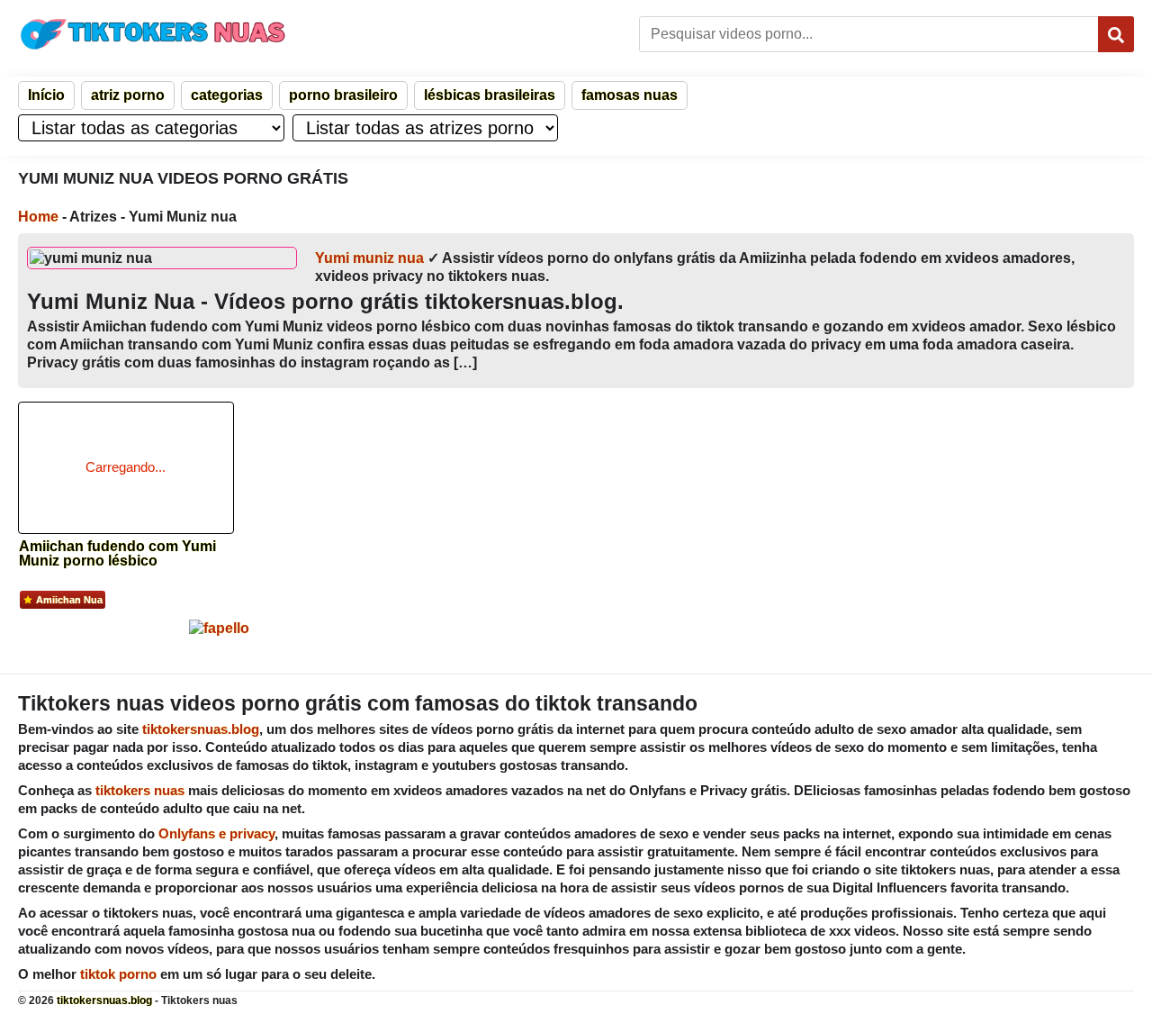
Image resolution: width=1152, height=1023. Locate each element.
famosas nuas (629, 95)
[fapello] (219, 629)
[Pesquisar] (1116, 34)
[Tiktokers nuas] (153, 33)
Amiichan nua (69, 599)
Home (38, 216)
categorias (227, 95)
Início (46, 95)
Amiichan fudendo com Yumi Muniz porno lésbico (117, 553)
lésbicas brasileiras (489, 95)
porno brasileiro (343, 95)
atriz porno (128, 95)
